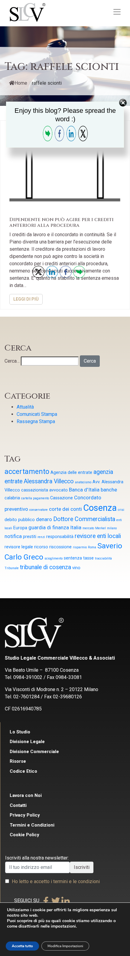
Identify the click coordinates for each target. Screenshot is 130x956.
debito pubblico (20, 519)
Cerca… (12, 361)
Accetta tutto (22, 946)
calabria (12, 497)
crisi (121, 510)
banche (109, 490)
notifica (13, 536)
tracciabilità (103, 558)
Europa (20, 527)
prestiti (29, 536)
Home (21, 83)
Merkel (100, 528)
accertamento (27, 472)
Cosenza (100, 508)
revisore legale (19, 546)
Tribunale (12, 568)
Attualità (25, 407)
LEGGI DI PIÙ (26, 299)
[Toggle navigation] (117, 12)
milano (112, 528)
